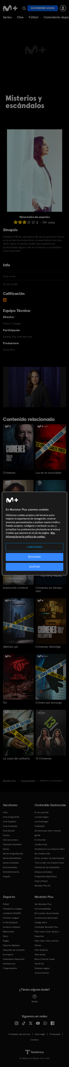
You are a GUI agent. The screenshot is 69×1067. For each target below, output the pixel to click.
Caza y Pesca (41, 881)
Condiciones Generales (46, 918)
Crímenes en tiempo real (49, 589)
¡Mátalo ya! (10, 646)
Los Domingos (41, 821)
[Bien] (29, 222)
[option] (35, 387)
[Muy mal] (16, 222)
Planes (38, 945)
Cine (20, 17)
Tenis (5, 936)
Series (7, 17)
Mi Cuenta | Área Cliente (47, 913)
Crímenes (9, 472)
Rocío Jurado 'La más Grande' (50, 858)
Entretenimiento (11, 872)
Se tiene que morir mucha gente (48, 833)
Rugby (6, 941)
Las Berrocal (41, 844)
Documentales (10, 867)
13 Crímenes (44, 758)
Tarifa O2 (39, 963)
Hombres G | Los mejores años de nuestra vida (50, 851)
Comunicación (42, 973)
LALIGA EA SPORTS (12, 913)
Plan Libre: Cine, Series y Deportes (47, 933)
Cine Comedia (10, 826)
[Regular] (24, 222)
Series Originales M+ (13, 853)
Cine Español (9, 821)
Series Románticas (12, 858)
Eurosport (8, 954)
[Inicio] (10, 8)
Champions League (12, 908)
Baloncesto (8, 931)
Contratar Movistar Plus (46, 927)
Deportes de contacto (14, 950)
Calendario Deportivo (13, 959)
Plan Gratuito (41, 950)
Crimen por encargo (49, 702)
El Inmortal (40, 840)
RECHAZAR (34, 556)
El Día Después (10, 922)
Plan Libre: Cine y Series (47, 941)
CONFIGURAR (34, 546)
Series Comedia (11, 862)
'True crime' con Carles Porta (49, 862)
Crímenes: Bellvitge (48, 646)
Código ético (41, 922)
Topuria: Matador (11, 945)
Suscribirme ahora (43, 8)
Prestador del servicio (19, 1034)
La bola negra (41, 817)
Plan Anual (40, 954)
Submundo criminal (15, 587)
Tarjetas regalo (42, 968)
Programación (10, 968)
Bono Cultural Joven (45, 959)
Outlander (40, 826)
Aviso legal (40, 1034)
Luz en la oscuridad (48, 472)
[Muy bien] (33, 222)
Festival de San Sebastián (47, 867)
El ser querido (42, 812)
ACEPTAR (34, 566)
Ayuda (34, 1001)
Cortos (6, 835)
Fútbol (33, 17)
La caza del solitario (16, 758)
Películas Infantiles (12, 844)
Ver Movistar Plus (43, 904)
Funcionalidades (43, 908)
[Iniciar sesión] (63, 8)
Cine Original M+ (11, 817)
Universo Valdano (11, 927)
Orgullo (6, 876)
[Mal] (20, 222)
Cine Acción (9, 830)
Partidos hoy (9, 963)
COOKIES (34, 1039)
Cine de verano (10, 840)
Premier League (11, 918)
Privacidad (55, 1034)
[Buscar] (24, 8)
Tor (5, 702)
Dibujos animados (43, 872)
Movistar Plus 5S (42, 885)
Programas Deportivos (46, 876)
